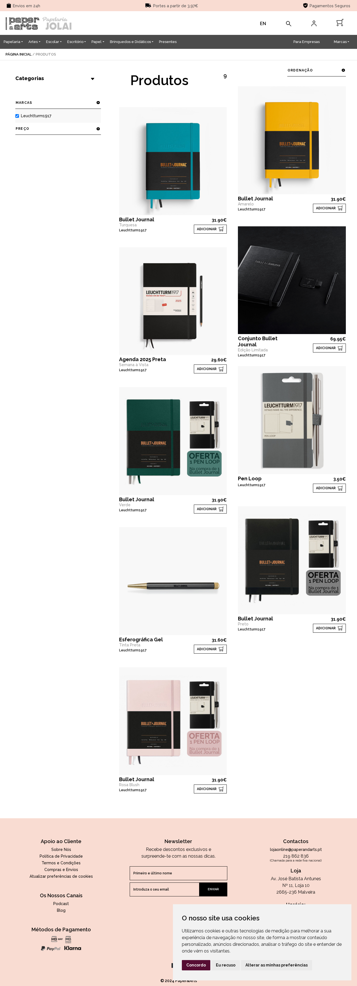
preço (22, 129)
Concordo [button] (196, 965)
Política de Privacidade (61, 856)
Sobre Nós (61, 849)
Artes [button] (33, 42)
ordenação (300, 70)
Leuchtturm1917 (36, 116)
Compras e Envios (61, 869)
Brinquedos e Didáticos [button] (130, 42)
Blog (61, 910)
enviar (213, 889)
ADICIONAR (206, 229)
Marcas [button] (340, 42)
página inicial (19, 54)
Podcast (61, 903)
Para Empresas (306, 42)
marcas (24, 103)
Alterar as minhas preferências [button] (276, 965)
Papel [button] (96, 42)
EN (263, 23)
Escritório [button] (75, 42)
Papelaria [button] (12, 42)
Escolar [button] (52, 42)
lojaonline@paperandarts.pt (296, 849)
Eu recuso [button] (225, 965)
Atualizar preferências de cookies (61, 876)
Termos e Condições (61, 863)
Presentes (168, 42)
